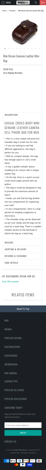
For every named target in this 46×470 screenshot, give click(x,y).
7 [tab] (28, 49)
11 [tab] (21, 53)
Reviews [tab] (9, 242)
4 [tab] (17, 49)
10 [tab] (40, 49)
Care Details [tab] (11, 262)
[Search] (36, 2)
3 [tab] (13, 49)
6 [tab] (25, 49)
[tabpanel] (25, 31)
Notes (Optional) (9, 76)
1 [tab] (5, 49)
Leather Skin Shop (19, 450)
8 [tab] (32, 49)
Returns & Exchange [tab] (16, 256)
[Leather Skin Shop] (23, 2)
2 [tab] (9, 49)
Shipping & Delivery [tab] (15, 249)
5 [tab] (21, 49)
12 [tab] (25, 53)
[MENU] (1, 2)
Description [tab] (11, 114)
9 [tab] (36, 49)
